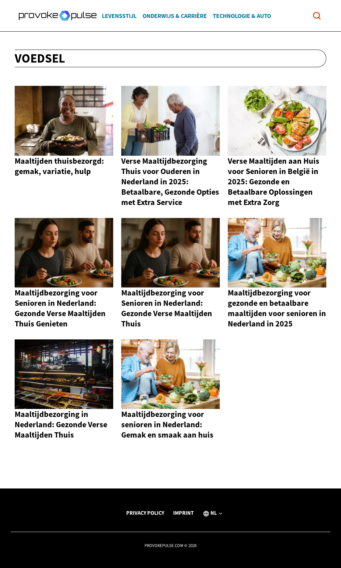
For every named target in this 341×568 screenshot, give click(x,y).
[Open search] (317, 15)
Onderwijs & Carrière (175, 16)
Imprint (183, 512)
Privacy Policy (145, 512)
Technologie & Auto (242, 16)
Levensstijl (119, 16)
